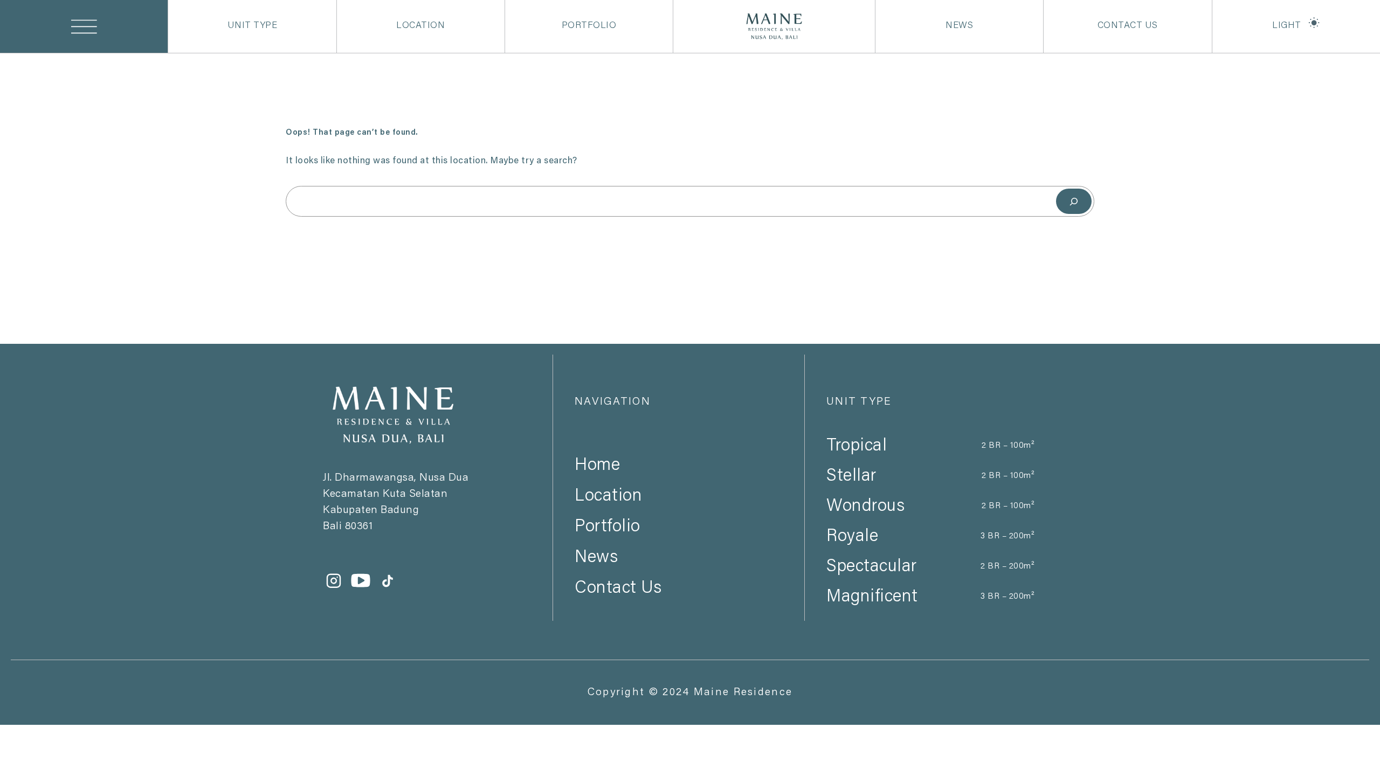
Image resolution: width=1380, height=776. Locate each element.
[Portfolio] (679, 507)
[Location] (679, 477)
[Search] (1074, 201)
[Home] (679, 446)
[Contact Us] (679, 569)
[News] (679, 538)
